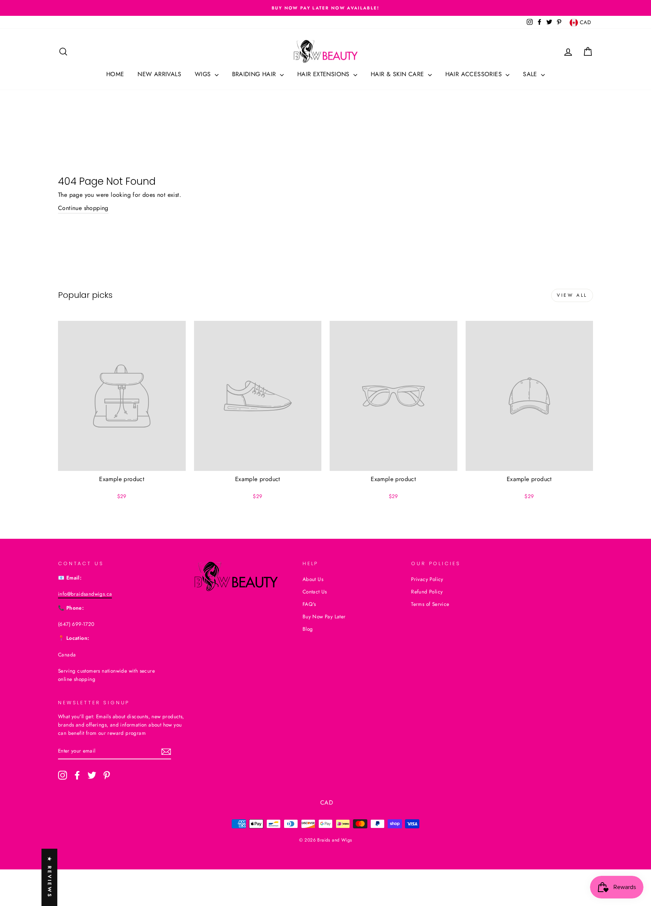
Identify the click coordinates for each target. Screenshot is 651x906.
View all (572, 295)
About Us (313, 579)
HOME (115, 74)
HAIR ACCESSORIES (474, 74)
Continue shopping (83, 208)
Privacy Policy (427, 579)
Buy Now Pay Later (324, 616)
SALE (531, 74)
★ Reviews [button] (49, 877)
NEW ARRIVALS (159, 74)
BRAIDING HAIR (255, 74)
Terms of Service (430, 604)
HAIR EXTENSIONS (324, 74)
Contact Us (315, 591)
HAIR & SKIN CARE (398, 74)
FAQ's (309, 604)
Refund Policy (427, 591)
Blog (308, 629)
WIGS (204, 74)
